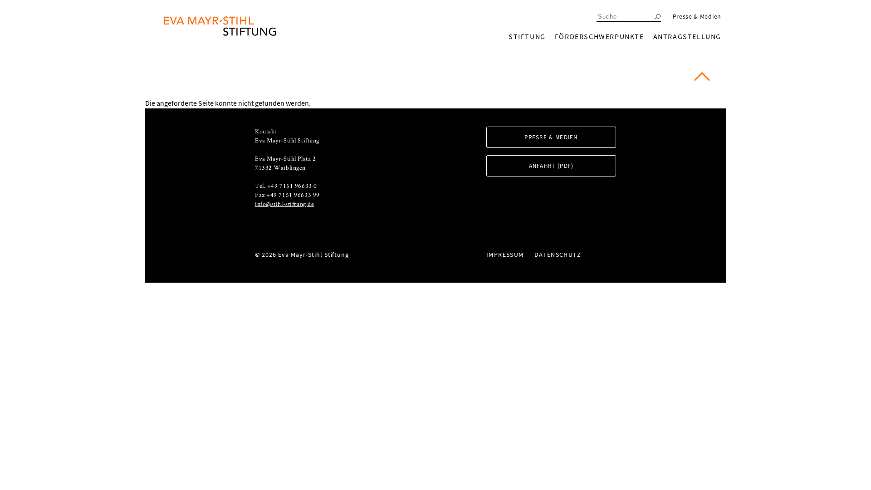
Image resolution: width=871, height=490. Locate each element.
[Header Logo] (220, 26)
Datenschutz (557, 254)
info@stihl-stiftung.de (284, 204)
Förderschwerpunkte (599, 36)
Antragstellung (687, 36)
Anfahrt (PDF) (551, 166)
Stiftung (527, 36)
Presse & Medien (697, 16)
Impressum (505, 254)
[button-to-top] (702, 80)
